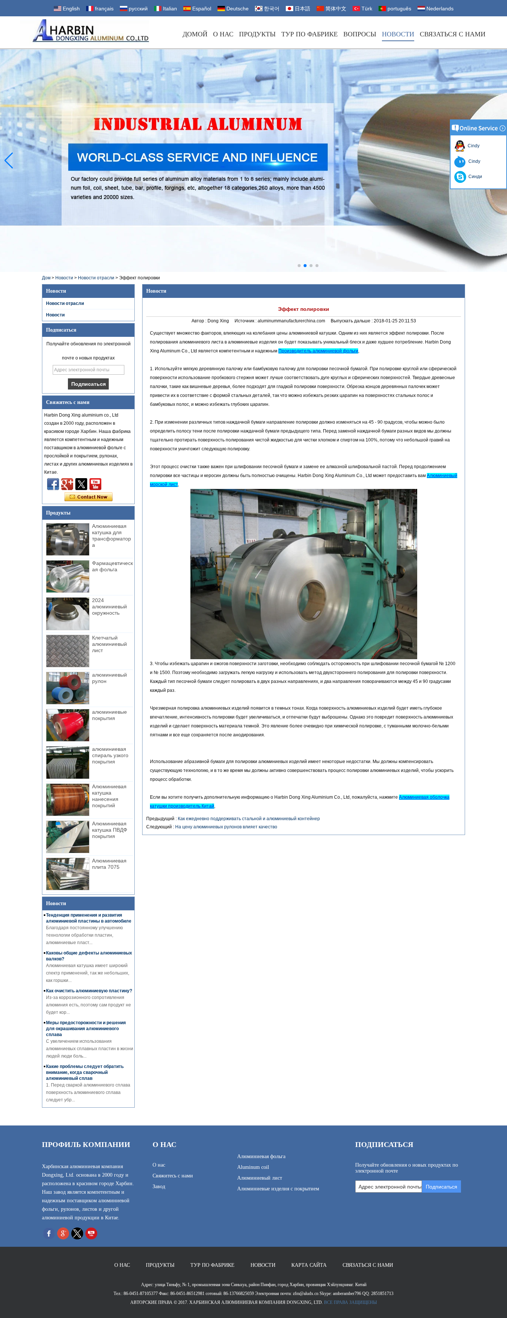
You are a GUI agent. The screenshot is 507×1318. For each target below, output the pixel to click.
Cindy (472, 145)
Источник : (246, 320)
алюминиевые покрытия (109, 715)
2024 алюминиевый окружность (109, 606)
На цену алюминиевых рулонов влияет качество (226, 826)
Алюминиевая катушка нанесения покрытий (109, 795)
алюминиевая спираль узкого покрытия (110, 755)
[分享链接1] (95, 484)
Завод (159, 1186)
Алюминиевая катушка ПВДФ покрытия (109, 830)
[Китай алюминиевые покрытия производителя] (67, 725)
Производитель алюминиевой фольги (318, 351)
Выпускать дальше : (352, 320)
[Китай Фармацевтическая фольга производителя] (67, 576)
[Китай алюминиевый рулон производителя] (67, 688)
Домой (195, 34)
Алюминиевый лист (259, 1178)
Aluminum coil (253, 1167)
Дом (46, 277)
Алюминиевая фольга (261, 1156)
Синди (474, 176)
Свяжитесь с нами (173, 1176)
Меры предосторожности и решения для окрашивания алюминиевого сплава (86, 1028)
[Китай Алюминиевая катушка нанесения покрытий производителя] (67, 799)
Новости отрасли (96, 277)
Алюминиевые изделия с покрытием (278, 1189)
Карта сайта (309, 1265)
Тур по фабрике (309, 34)
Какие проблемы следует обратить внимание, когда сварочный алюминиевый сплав (85, 1072)
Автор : (199, 320)
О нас (223, 34)
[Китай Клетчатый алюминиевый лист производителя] (67, 651)
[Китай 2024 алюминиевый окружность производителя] (67, 613)
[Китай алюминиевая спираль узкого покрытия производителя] (67, 762)
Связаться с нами (452, 34)
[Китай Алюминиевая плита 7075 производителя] (67, 874)
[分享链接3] (67, 484)
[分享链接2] (81, 484)
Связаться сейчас (88, 497)
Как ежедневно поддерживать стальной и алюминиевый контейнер (249, 818)
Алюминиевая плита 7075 (109, 864)
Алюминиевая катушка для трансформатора (111, 535)
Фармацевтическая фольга (112, 566)
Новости (398, 34)
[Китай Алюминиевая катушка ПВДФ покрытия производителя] (67, 837)
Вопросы (359, 34)
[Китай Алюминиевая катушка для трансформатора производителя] (67, 539)
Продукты (257, 34)
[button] (299, 265)
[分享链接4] (53, 484)
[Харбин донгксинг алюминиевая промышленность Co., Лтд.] (84, 32)
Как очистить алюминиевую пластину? (89, 990)
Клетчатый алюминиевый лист (109, 644)
